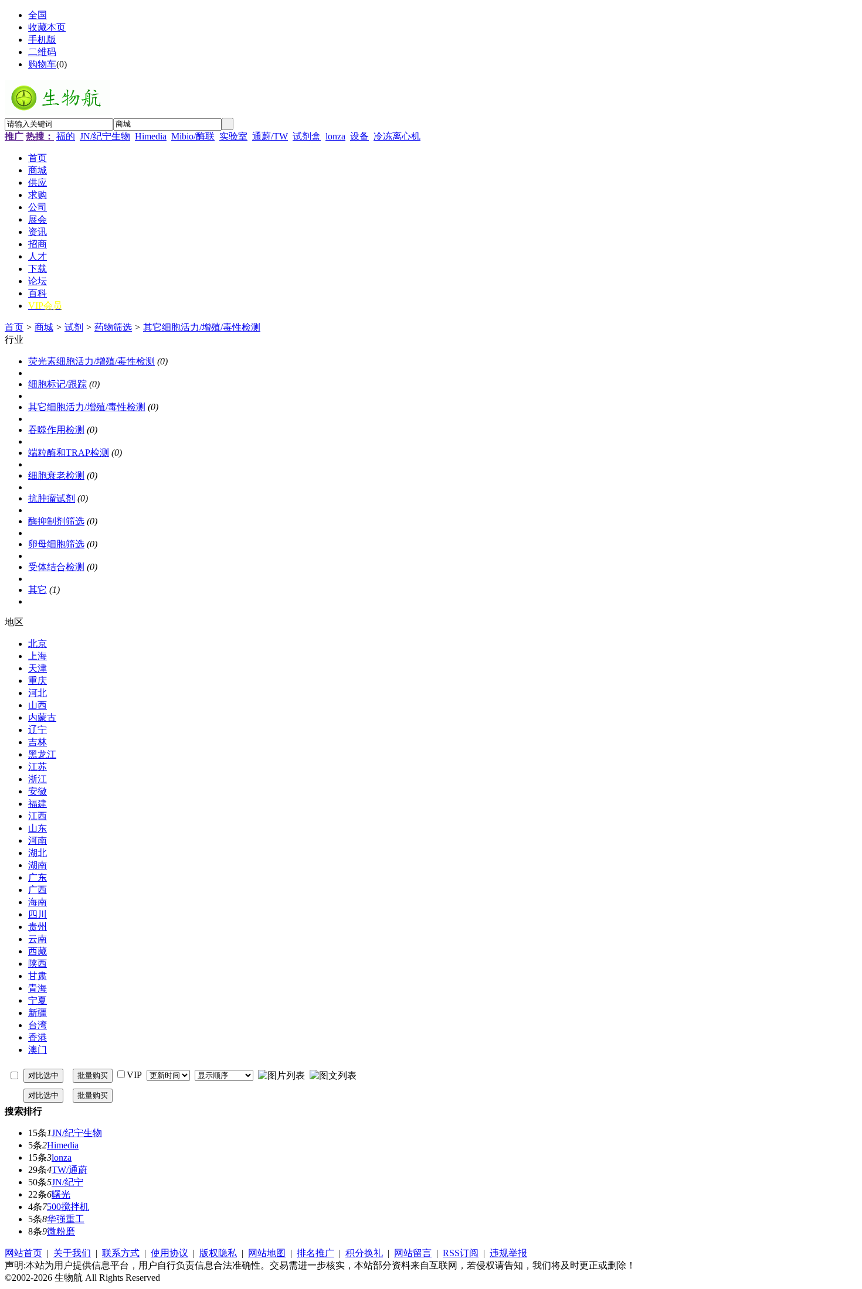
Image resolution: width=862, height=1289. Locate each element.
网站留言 (413, 1253)
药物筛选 (113, 327)
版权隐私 (218, 1253)
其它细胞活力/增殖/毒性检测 (201, 327)
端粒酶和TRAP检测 (68, 453)
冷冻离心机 (397, 136)
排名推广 (315, 1253)
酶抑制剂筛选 (56, 521)
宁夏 (37, 1000)
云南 (37, 939)
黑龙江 (42, 754)
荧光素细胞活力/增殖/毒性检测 (91, 361)
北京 (37, 644)
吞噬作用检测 (56, 430)
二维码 (42, 52)
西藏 (37, 951)
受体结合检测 (56, 567)
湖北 (37, 853)
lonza (335, 136)
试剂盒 (307, 136)
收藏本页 (47, 27)
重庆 (37, 681)
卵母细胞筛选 (56, 544)
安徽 (37, 791)
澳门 (37, 1050)
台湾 (37, 1025)
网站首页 (23, 1253)
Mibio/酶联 (193, 136)
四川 (37, 914)
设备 (359, 136)
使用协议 (169, 1253)
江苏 (37, 767)
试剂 (74, 327)
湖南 (37, 865)
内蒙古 (42, 717)
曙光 (61, 1194)
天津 (37, 668)
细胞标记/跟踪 (57, 384)
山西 (37, 705)
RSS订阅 (460, 1253)
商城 (44, 327)
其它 (37, 590)
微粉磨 (61, 1231)
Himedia (151, 136)
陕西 (37, 964)
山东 (37, 828)
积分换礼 (364, 1253)
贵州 (37, 927)
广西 (37, 890)
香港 (37, 1037)
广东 (37, 877)
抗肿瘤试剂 (51, 498)
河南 (37, 840)
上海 (37, 656)
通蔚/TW (270, 136)
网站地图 (267, 1253)
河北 (37, 693)
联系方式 (121, 1253)
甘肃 (37, 976)
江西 (37, 816)
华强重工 (65, 1219)
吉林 (37, 742)
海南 (37, 902)
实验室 (233, 136)
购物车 (42, 64)
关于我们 (72, 1253)
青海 (37, 988)
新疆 (37, 1013)
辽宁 (37, 730)
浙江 (37, 779)
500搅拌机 (68, 1207)
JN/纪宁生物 (105, 136)
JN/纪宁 (67, 1182)
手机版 (42, 40)
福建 (37, 804)
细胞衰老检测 (56, 475)
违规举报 (508, 1253)
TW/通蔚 (69, 1170)
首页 (14, 327)
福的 (65, 136)
